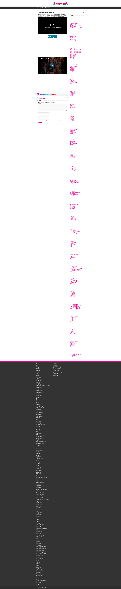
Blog (70, 72)
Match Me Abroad (38, 475)
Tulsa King (71, 331)
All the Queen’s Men (72, 34)
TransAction (71, 328)
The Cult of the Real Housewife (74, 277)
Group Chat (71, 131)
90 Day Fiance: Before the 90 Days (74, 22)
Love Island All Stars (73, 169)
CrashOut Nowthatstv (73, 97)
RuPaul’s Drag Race (72, 232)
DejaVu (71, 103)
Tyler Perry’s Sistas (72, 335)
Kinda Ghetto (72, 152)
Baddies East (60, 3)
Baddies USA (41, 7)
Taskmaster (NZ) (72, 257)
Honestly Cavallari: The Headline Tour (41, 441)
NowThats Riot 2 (72, 206)
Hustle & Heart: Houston (73, 143)
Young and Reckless (72, 353)
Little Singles (72, 158)
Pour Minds (71, 217)
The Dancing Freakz (72, 278)
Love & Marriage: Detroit (39, 457)
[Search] (83, 12)
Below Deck (71, 65)
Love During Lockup (73, 167)
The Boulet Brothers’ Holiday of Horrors (75, 270)
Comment (39, 103)
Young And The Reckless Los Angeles (75, 355)
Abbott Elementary (55, 373)
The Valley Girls (38, 563)
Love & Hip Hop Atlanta (73, 159)
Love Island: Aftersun (39, 466)
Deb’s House (72, 102)
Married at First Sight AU (73, 184)
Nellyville (71, 202)
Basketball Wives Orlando (39, 392)
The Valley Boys (72, 322)
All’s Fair (71, 35)
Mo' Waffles (71, 196)
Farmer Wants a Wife (73, 120)
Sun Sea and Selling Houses (74, 254)
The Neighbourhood (73, 295)
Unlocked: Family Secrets (73, 342)
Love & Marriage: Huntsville (39, 458)
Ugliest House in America (39, 573)
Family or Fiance (72, 119)
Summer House (72, 252)
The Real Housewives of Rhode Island (75, 307)
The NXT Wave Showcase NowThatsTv (75, 297)
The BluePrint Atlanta (73, 267)
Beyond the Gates (72, 68)
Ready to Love (38, 498)
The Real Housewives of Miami (74, 304)
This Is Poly (71, 327)
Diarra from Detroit (72, 106)
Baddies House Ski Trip (73, 54)
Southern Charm (72, 246)
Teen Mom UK (38, 523)
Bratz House (71, 79)
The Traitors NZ (72, 318)
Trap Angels (71, 329)
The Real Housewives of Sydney (74, 309)
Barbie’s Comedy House (73, 59)
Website (39, 117)
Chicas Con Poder (72, 91)
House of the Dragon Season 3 (74, 140)
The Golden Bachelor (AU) (73, 283)
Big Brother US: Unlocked (73, 70)
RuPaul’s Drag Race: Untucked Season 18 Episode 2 (43, 98)
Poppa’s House (72, 216)
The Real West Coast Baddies (40, 556)
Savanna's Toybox (38, 506)
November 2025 (38, 370)
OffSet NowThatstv (72, 208)
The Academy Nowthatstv (73, 266)
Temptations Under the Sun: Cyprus (75, 265)
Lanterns (71, 154)
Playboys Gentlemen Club (39, 491)
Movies (71, 197)
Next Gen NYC (72, 203)
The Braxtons (72, 271)
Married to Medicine (38, 474)
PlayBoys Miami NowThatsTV (74, 215)
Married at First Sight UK (39, 473)
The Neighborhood (72, 294)
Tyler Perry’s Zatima (38, 572)
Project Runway (72, 221)
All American (54, 374)
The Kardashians (72, 290)
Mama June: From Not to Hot (74, 181)
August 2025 (37, 372)
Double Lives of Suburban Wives (40, 424)
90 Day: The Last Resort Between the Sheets (76, 27)
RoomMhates (72, 229)
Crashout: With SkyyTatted (39, 416)
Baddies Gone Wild (72, 48)
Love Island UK (72, 172)
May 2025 (37, 374)
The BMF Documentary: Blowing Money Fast (76, 268)
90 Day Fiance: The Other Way (74, 23)
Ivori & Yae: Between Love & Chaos (75, 146)
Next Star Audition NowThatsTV (74, 204)
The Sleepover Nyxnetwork (74, 316)
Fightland (71, 121)
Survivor (71, 255)
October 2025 (38, 371)
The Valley (71, 321)
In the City (71, 144)
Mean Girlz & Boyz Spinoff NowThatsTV (75, 192)
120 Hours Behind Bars (73, 16)
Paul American (38, 490)
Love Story (71, 179)
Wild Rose (71, 352)
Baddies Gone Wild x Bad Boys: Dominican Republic (43, 386)
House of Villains (72, 141)
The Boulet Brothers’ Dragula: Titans (75, 269)
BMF (36, 400)
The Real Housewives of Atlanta (40, 547)
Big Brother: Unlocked (73, 71)
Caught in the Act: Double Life (74, 84)
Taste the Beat (38, 522)
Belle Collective (38, 393)
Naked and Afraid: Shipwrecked (40, 482)
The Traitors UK (72, 319)
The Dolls (71, 279)
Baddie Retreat (38, 383)
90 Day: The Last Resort (73, 26)
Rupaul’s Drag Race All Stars (74, 233)
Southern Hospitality (73, 247)
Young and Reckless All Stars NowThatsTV (75, 354)
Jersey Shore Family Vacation (40, 449)
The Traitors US (72, 320)
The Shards (71, 315)
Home (38, 8)
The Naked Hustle (72, 293)
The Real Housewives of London (74, 303)
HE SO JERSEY (72, 133)
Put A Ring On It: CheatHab (73, 222)
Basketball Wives (38, 391)
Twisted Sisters (72, 332)
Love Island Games (72, 171)
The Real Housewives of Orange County (75, 305)
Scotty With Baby (38, 507)
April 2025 (37, 375)
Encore (71, 115)
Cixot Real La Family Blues (73, 92)
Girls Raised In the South (73, 129)
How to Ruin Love (72, 142)
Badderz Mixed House (39, 382)
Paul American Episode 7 (62, 97)
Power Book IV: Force (73, 219)
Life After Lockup (72, 156)
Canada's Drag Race (73, 81)
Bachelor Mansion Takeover (74, 40)
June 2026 (37, 365)
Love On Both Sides (72, 178)
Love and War (72, 165)
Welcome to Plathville (73, 347)
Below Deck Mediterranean (74, 67)
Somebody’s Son (72, 244)
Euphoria (71, 117)
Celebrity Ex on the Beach (39, 408)
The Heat (71, 285)
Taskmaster (71, 256)
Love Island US (38, 465)
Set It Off (71, 240)
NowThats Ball (72, 205)
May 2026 (37, 366)
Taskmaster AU (72, 258)
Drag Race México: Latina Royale (40, 425)
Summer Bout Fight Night (39, 515)
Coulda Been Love (72, 96)
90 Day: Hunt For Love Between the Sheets (75, 25)
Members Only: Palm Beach (74, 194)
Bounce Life (71, 77)
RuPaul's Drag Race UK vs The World (75, 231)
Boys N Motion (72, 78)
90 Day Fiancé (55, 365)
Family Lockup (72, 118)
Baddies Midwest (72, 55)
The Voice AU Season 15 (39, 564)
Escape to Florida (72, 116)
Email (38, 114)
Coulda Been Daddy (73, 95)
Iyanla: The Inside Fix (73, 147)
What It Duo (37, 579)
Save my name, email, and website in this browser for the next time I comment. (49, 120)
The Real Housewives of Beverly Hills (41, 548)
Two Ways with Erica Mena (73, 333)
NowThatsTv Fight (72, 207)
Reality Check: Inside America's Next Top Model (42, 499)
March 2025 (37, 376)
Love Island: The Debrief (73, 177)
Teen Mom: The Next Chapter (40, 524)
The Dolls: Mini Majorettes (73, 280)
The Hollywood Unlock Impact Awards (41, 539)
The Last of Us (72, 291)
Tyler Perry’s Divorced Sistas (74, 334)
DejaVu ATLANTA (72, 104)
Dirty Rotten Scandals (73, 107)
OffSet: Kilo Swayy (72, 209)
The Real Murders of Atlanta (39, 555)
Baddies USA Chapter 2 (73, 58)
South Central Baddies (47, 7)
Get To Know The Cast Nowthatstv (74, 128)
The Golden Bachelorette (73, 284)
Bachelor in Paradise (73, 39)
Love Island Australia (73, 170)
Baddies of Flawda (72, 56)
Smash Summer (72, 243)
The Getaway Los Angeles (73, 282)
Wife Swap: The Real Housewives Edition (41, 580)
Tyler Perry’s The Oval (39, 571)
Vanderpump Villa (72, 344)
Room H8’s (71, 227)
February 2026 (38, 368)
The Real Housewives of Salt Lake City (75, 308)
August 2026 (37, 364)
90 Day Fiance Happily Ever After (57, 366)
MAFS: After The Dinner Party (74, 180)
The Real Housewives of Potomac (74, 306)
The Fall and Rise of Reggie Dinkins (75, 281)
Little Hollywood (72, 157)
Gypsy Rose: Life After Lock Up (74, 132)
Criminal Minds (38, 417)
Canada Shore (72, 80)
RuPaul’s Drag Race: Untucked (74, 234)
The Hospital (37, 540)
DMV (70, 108)
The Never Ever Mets (73, 296)
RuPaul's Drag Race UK (73, 230)
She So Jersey (72, 241)
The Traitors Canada (73, 317)
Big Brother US (72, 69)
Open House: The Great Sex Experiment (41, 489)
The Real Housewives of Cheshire (74, 302)
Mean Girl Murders (72, 191)
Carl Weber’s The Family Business (74, 83)
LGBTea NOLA (72, 155)
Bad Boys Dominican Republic (40, 381)
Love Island (71, 168)
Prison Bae (71, 220)
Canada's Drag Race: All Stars (74, 82)
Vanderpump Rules (72, 343)
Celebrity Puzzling (38, 409)
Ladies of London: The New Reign (74, 153)
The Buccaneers (72, 272)
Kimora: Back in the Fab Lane (39, 450)
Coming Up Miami (72, 93)
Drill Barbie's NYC (38, 426)
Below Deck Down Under (73, 66)
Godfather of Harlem (73, 130)
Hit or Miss (37, 440)
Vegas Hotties (72, 345)
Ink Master (71, 145)
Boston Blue (37, 401)
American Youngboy (73, 36)
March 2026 (37, 367)
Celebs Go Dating (72, 90)
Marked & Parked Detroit (73, 183)
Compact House (72, 94)
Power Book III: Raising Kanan (74, 218)
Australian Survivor (72, 37)
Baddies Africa (72, 47)
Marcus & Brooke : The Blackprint (74, 182)
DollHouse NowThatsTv (73, 109)
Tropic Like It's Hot (72, 330)
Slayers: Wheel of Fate (73, 242)
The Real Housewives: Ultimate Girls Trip (75, 310)
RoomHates (71, 228)
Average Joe (71, 38)
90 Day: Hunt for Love (73, 24)
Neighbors (37, 483)
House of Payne (38, 442)
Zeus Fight (71, 356)
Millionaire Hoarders (73, 195)
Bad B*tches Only (72, 41)
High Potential (72, 134)
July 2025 (37, 373)
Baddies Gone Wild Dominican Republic (75, 51)
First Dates (71, 122)
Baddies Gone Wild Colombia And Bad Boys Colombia (43, 385)
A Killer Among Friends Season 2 (74, 29)
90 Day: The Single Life (73, 28)
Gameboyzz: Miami (38, 433)
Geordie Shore (38, 434)
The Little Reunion (72, 292)
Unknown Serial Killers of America (74, 341)
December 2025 (38, 369)
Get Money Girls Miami (73, 127)
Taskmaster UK (72, 259)
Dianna (71, 105)
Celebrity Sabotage (38, 410)
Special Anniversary (38, 514)
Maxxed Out (72, 190)
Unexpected (71, 340)
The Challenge (38, 530)
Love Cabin (71, 166)
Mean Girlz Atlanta (72, 193)
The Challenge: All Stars (39, 531)
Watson (71, 346)
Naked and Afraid (38, 481)
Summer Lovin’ (72, 253)
